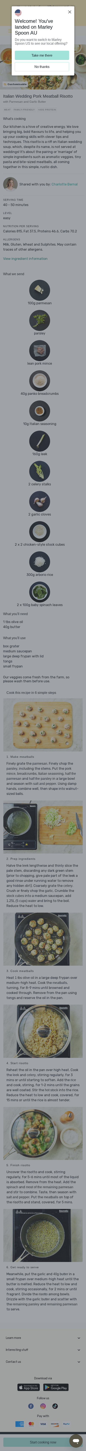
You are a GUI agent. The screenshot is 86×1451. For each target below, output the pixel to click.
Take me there (42, 55)
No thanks (41, 67)
